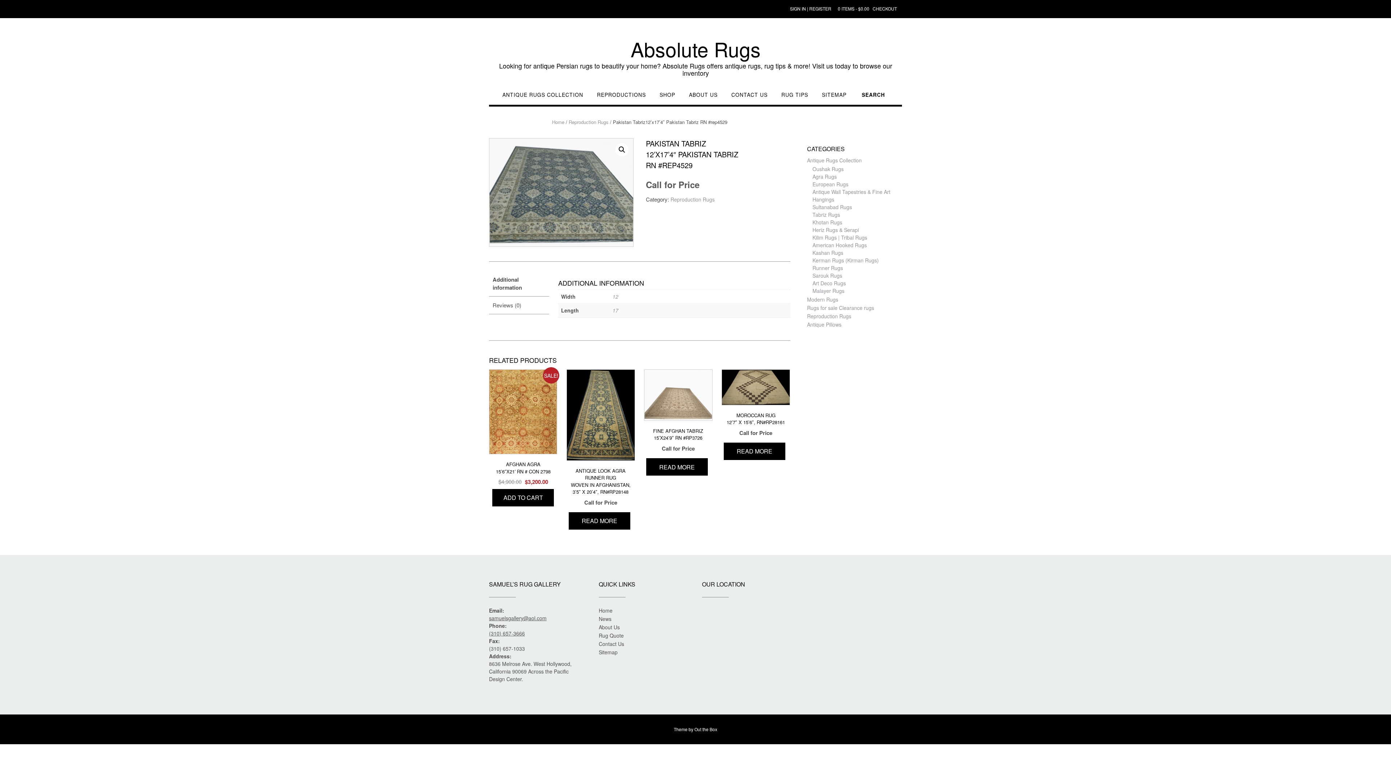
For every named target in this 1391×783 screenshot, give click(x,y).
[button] (621, 149)
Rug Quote (611, 635)
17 (615, 310)
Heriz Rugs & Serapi (836, 229)
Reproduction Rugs (589, 122)
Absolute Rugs (696, 49)
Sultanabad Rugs (832, 207)
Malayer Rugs (828, 290)
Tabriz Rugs (826, 214)
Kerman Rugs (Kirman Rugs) (846, 260)
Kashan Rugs (828, 252)
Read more (599, 521)
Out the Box (705, 729)
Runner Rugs (828, 268)
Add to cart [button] (523, 497)
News (605, 618)
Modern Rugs (822, 299)
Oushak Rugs (828, 169)
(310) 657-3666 (507, 633)
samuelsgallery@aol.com (518, 618)
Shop (667, 94)
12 (615, 296)
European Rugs (830, 184)
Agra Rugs (825, 176)
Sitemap (834, 94)
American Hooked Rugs (840, 245)
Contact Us (749, 94)
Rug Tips (794, 94)
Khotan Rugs (827, 222)
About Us (703, 94)
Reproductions (621, 94)
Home (558, 122)
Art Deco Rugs (829, 283)
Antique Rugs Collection (542, 94)
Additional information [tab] (507, 284)
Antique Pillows (824, 324)
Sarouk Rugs (827, 275)
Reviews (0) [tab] (507, 305)
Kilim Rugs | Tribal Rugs (840, 237)
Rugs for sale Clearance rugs (840, 307)
